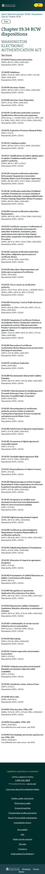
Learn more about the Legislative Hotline (22, 789)
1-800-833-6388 (31, 784)
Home (3, 14)
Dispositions (37, 14)
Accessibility (22, 829)
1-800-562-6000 (22, 780)
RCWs (27, 14)
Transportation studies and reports (22, 813)
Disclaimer (26, 869)
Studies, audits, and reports (23, 798)
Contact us (22, 849)
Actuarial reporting (22, 808)
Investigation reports (22, 822)
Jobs (22, 834)
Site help (22, 844)
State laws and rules (16, 14)
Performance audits (22, 803)
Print (6, 22)
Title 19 (4, 16)
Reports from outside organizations (22, 818)
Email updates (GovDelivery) (22, 854)
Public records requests (22, 839)
